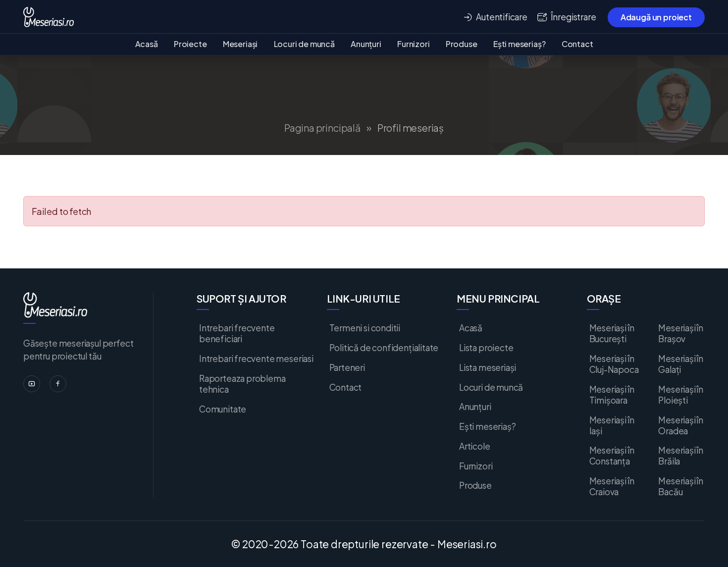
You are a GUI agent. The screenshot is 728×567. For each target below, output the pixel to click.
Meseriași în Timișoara (611, 395)
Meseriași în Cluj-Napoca (614, 364)
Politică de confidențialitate (384, 347)
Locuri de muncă (304, 44)
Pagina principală (322, 128)
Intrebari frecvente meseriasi (256, 358)
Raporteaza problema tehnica (242, 384)
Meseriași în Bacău (680, 486)
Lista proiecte (486, 347)
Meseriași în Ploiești (680, 395)
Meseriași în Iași (611, 425)
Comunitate (222, 409)
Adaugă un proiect (656, 17)
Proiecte (190, 44)
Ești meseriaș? (519, 44)
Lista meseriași (487, 367)
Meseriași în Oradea (680, 425)
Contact (577, 44)
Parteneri (347, 367)
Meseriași (240, 44)
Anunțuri (366, 44)
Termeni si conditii (365, 327)
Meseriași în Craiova (611, 486)
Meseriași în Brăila (680, 455)
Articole (474, 446)
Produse (461, 44)
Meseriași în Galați (680, 364)
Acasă (146, 44)
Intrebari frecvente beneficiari (237, 333)
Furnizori (413, 44)
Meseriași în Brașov (680, 333)
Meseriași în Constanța (611, 455)
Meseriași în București (611, 333)
